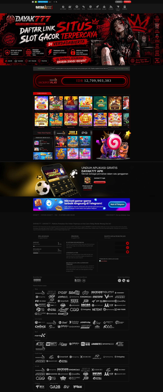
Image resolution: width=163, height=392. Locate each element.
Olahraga (90, 9)
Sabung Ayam (118, 9)
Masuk (119, 1)
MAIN (42, 103)
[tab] (61, 133)
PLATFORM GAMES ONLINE (67, 215)
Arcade (104, 9)
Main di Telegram (43, 1)
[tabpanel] (81, 39)
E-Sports (111, 9)
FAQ (56, 215)
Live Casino (77, 9)
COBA (62, 140)
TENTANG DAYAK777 (47, 215)
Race (83, 9)
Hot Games (63, 9)
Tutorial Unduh (99, 182)
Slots (70, 9)
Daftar (127, 1)
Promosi (124, 9)
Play (53, 82)
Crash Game (97, 9)
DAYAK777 (36, 215)
